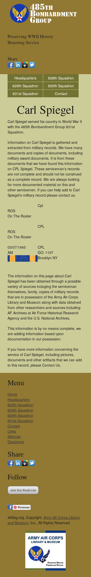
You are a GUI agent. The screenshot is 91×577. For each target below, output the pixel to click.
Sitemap (14, 436)
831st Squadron (25, 93)
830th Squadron (61, 85)
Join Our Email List (23, 490)
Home (12, 394)
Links (12, 431)
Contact (61, 93)
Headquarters (25, 77)
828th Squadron (61, 77)
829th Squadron (25, 85)
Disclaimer (16, 441)
